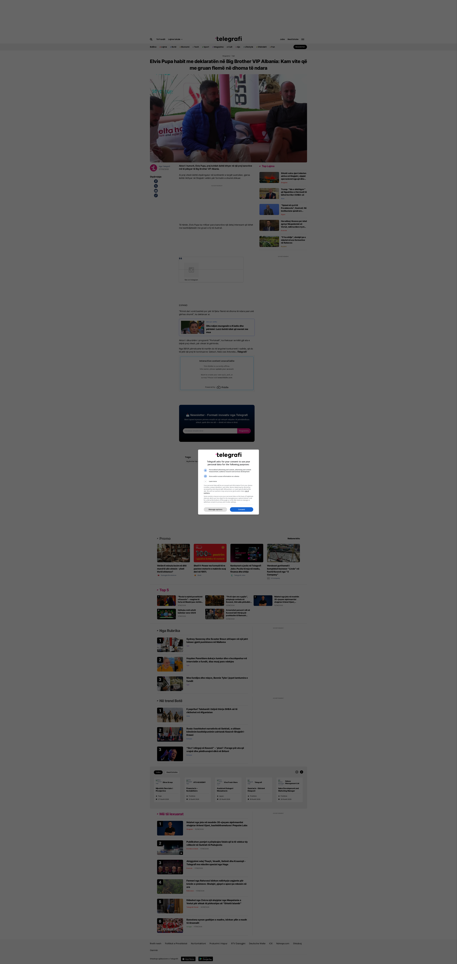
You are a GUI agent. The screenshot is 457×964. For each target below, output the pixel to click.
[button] (228, 481)
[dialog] (228, 482)
